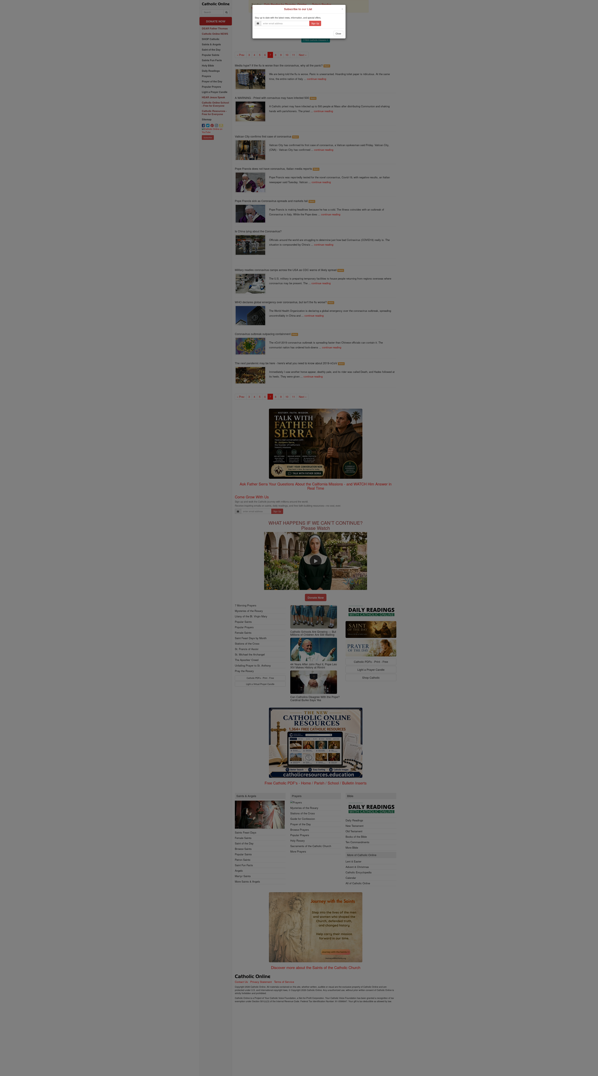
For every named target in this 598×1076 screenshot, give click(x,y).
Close (338, 33)
